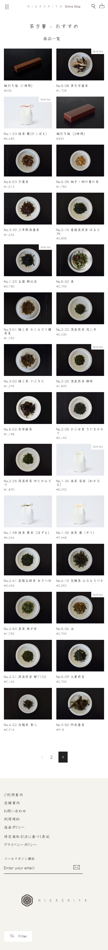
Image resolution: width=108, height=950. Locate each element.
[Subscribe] (76, 867)
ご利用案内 (13, 795)
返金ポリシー (14, 827)
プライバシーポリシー (20, 845)
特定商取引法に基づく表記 (27, 837)
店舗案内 (12, 803)
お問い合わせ (15, 811)
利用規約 (12, 819)
